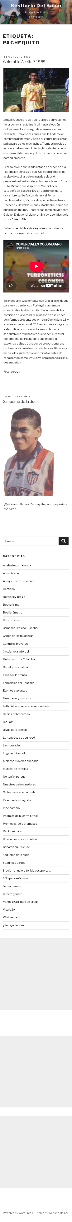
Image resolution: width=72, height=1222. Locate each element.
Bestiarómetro (12, 612)
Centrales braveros (15, 643)
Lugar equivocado (14, 753)
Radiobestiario (12, 831)
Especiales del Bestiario (18, 683)
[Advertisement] (36, 974)
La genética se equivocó (19, 737)
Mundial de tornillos (15, 769)
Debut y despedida (15, 667)
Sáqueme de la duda (21, 401)
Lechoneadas (12, 745)
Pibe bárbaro (11, 808)
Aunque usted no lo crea (18, 581)
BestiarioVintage (14, 597)
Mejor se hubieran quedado (20, 761)
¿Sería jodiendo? (13, 925)
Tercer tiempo (12, 886)
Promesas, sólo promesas (20, 823)
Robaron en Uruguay (16, 847)
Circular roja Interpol (16, 651)
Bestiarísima (11, 604)
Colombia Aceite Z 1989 (24, 61)
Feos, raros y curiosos (17, 698)
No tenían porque (14, 776)
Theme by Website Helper (51, 1213)
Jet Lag (8, 722)
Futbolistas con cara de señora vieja (26, 706)
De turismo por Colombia (19, 659)
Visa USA (9, 909)
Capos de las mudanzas (18, 636)
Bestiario (9, 589)
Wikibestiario (11, 917)
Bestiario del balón (36, 5)
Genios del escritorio (16, 714)
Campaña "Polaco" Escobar (20, 628)
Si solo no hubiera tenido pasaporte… (27, 870)
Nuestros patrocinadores (19, 784)
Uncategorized (12, 894)
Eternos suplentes (15, 690)
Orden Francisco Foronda (19, 792)
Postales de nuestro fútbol (20, 816)
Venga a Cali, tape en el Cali (20, 901)
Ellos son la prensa (15, 675)
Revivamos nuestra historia (20, 839)
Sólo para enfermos (15, 878)
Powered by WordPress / (19, 1213)
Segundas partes (14, 862)
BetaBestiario (12, 620)
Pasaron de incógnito (17, 800)
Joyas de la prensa (15, 730)
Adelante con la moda (17, 565)
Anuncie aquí (11, 573)
